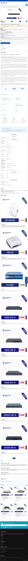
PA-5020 (2, 289)
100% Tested (3, 35)
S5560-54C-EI (3, 387)
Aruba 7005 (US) (3, 257)
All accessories (2, 540)
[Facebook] (1, 527)
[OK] (26, 525)
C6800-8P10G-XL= (4, 513)
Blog (13, 557)
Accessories (10, 557)
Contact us (19, 557)
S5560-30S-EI (3, 354)
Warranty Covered (8, 35)
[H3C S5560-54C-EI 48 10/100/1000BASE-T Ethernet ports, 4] (14, 373)
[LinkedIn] (7, 527)
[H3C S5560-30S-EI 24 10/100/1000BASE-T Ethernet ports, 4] (14, 340)
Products (7, 557)
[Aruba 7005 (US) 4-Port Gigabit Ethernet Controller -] (14, 243)
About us (2, 544)
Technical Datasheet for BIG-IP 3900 (7, 481)
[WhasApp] (9, 527)
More (14, 458)
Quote (26, 279)
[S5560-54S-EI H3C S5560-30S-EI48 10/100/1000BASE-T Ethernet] (14, 308)
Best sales (2, 539)
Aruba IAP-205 (3, 224)
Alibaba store (2, 552)
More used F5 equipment (3, 41)
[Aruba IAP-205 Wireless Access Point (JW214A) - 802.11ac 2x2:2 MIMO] (14, 210)
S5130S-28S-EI (3, 452)
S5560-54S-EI (3, 322)
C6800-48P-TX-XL (18, 513)
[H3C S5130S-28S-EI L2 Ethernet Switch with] (14, 438)
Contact (26, 281)
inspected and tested (11, 77)
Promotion (2, 484)
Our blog (2, 543)
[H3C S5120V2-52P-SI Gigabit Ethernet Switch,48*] (14, 405)
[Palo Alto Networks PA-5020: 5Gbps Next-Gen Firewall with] (14, 275)
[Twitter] (3, 527)
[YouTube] (5, 527)
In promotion (2, 536)
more (2, 260)
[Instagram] (11, 527)
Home (1, 557)
